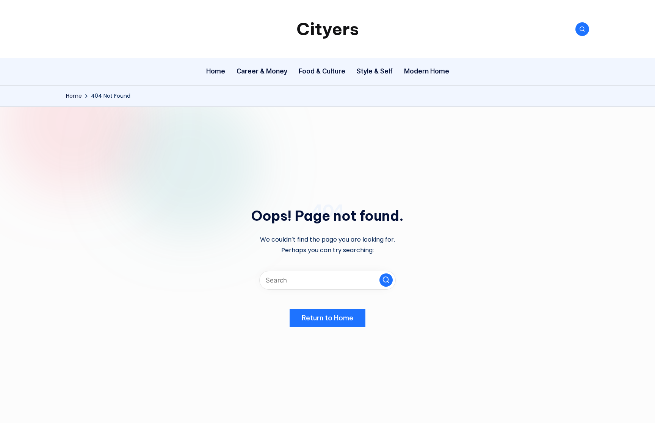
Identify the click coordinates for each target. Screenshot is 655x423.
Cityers (327, 29)
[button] (386, 280)
